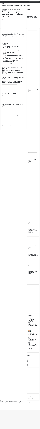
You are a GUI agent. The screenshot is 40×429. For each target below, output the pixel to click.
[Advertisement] (33, 300)
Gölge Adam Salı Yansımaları (32, 340)
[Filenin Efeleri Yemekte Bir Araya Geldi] (32, 275)
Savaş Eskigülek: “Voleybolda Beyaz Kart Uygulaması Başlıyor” (32, 346)
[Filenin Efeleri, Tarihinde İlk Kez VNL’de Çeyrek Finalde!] (32, 248)
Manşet (5, 9)
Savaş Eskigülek (30, 349)
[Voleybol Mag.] (3, 3)
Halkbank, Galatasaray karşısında (32, 151)
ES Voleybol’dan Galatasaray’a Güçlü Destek (32, 159)
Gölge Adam (29, 341)
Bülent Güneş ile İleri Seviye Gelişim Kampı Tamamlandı (33, 230)
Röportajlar (24, 5)
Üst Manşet (4, 44)
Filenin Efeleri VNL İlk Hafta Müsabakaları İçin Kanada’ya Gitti (32, 17)
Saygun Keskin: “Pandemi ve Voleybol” (31, 319)
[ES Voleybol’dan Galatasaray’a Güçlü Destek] (32, 239)
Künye (1, 405)
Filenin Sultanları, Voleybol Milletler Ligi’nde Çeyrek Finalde (12, 51)
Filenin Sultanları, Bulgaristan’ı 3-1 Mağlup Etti (12, 104)
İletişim (1, 404)
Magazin (15, 5)
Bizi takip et (6, 400)
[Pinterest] (2, 39)
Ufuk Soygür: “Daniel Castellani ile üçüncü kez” (33, 334)
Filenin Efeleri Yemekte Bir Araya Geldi (13, 55)
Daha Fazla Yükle (30, 232)
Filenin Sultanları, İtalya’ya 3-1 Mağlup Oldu (12, 115)
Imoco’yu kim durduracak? (33, 89)
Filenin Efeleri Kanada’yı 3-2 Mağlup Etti (11, 93)
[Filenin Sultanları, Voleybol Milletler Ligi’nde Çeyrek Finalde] (32, 265)
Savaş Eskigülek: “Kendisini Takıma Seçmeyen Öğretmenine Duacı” (33, 326)
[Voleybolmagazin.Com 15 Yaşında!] (32, 162)
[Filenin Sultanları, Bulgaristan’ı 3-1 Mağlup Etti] (9, 95)
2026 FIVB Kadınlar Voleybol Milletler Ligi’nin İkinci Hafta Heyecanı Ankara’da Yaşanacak (12, 60)
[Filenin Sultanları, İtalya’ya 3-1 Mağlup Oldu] (9, 106)
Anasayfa (3, 9)
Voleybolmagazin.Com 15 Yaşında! (32, 222)
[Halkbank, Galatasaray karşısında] (32, 91)
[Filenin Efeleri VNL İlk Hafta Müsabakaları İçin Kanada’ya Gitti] (9, 117)
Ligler (7, 5)
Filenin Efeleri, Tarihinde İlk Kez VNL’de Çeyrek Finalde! (33, 255)
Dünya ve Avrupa (10, 5)
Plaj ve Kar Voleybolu (19, 5)
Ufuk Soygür (30, 336)
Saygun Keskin (30, 321)
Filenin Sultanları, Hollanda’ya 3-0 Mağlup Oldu (32, 25)
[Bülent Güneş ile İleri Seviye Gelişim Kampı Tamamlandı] (32, 257)
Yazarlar (28, 5)
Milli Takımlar (4, 5)
